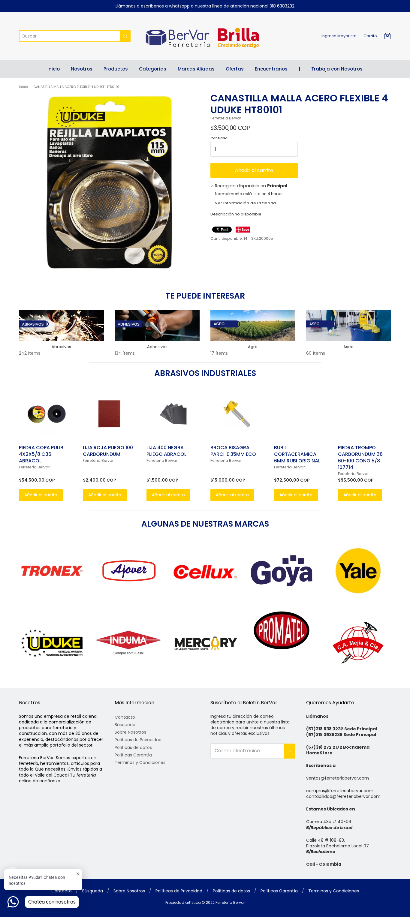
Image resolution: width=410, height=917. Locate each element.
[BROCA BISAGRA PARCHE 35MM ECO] (237, 413)
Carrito (370, 36)
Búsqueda (125, 725)
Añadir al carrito (254, 170)
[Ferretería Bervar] (205, 36)
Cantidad (219, 138)
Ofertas (235, 69)
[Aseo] (348, 325)
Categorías (152, 69)
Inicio (53, 69)
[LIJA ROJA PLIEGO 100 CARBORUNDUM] (109, 413)
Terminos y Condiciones (140, 762)
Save (245, 229)
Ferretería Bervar (225, 118)
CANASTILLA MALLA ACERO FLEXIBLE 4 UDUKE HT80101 (76, 86)
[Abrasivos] (61, 325)
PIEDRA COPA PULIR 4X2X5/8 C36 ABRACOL (41, 454)
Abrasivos (61, 347)
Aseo (348, 347)
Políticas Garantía (133, 755)
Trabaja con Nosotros (337, 69)
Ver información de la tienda (245, 203)
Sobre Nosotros (130, 732)
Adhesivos (157, 347)
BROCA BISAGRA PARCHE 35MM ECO (233, 451)
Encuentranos (271, 69)
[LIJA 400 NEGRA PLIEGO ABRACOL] (173, 413)
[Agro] (252, 325)
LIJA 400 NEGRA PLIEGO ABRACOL (166, 451)
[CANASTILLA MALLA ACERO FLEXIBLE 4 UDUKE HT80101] (109, 182)
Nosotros (81, 69)
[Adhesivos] (157, 325)
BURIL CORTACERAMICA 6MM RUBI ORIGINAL (297, 454)
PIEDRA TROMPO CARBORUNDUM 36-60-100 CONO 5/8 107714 (361, 457)
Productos (116, 69)
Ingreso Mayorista (339, 36)
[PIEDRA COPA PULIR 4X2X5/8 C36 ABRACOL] (45, 413)
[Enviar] (125, 36)
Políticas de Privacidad (138, 740)
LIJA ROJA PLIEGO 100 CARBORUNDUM (108, 451)
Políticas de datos (133, 747)
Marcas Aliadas (196, 69)
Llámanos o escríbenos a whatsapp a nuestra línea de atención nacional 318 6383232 (205, 6)
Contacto (125, 717)
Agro (253, 347)
